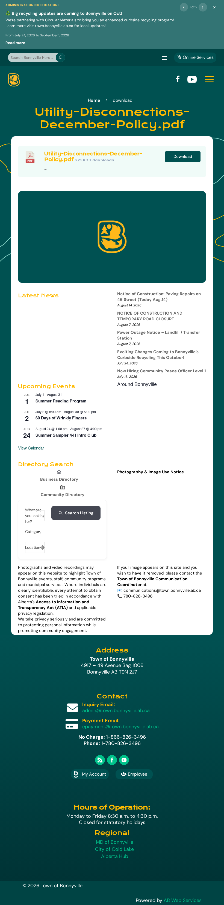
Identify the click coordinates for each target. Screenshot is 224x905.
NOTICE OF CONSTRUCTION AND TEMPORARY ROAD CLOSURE (149, 316)
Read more (15, 42)
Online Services (195, 57)
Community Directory (62, 494)
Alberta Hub (114, 856)
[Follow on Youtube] (124, 760)
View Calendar (31, 448)
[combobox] (32, 531)
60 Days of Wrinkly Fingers (61, 418)
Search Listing (79, 513)
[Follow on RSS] (100, 760)
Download (182, 156)
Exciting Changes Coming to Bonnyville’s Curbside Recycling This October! (158, 354)
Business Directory (59, 479)
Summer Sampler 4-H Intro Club (66, 435)
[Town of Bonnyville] (14, 80)
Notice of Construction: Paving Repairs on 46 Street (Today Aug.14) (159, 296)
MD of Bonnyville (114, 842)
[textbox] (32, 531)
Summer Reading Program (61, 401)
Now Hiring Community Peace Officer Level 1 (161, 371)
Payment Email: (101, 720)
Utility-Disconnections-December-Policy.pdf (93, 157)
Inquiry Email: (98, 704)
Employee (134, 774)
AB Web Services (183, 900)
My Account (94, 774)
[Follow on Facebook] (112, 760)
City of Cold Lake (114, 849)
